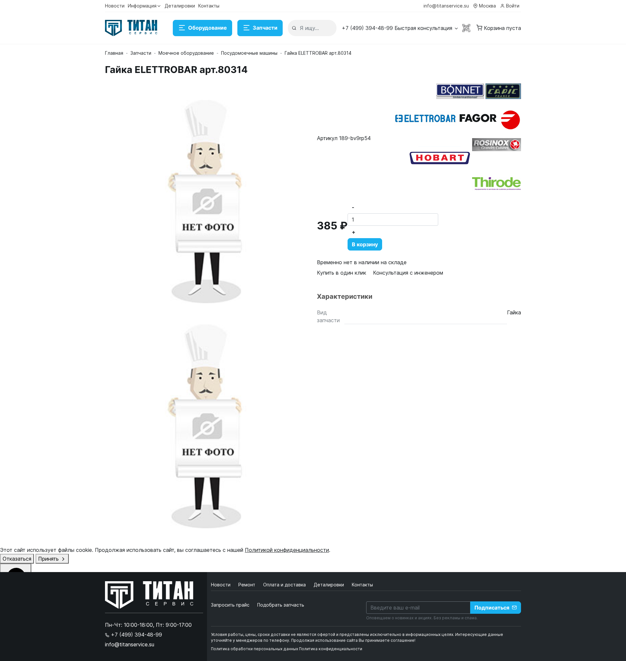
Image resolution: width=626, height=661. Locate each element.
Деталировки (180, 5)
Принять (49, 558)
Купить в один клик (341, 272)
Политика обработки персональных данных (254, 648)
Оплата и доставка (285, 584)
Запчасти (265, 27)
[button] (400, 28)
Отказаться (17, 558)
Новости (115, 5)
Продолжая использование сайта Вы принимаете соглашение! (353, 640)
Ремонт (247, 584)
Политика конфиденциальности (330, 648)
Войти (512, 5)
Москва (487, 5)
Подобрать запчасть (280, 605)
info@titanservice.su (446, 5)
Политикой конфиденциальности (287, 550)
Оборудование (207, 27)
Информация (142, 5)
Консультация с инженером (408, 272)
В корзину (365, 244)
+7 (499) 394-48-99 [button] (135, 634)
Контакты (208, 5)
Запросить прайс (230, 605)
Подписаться (491, 607)
